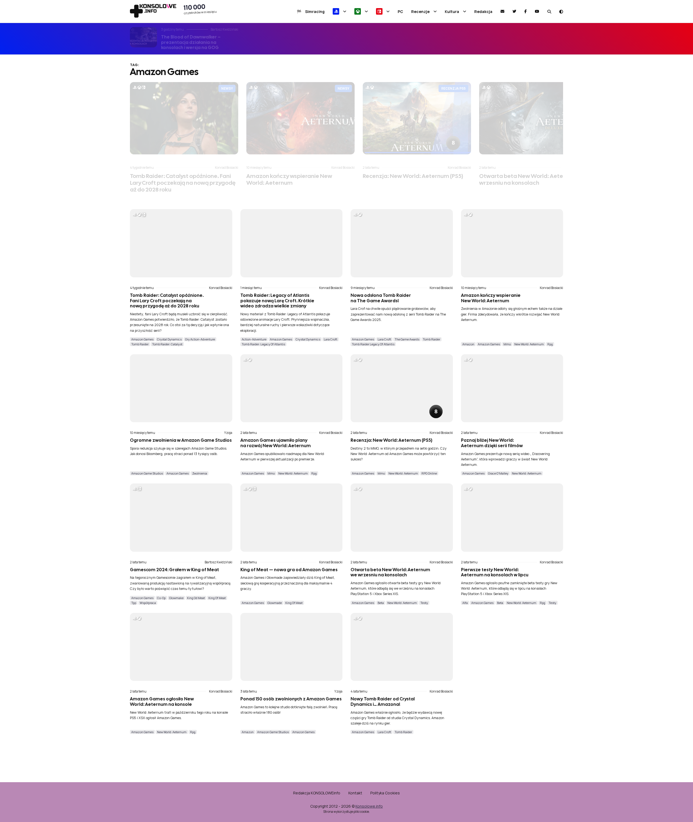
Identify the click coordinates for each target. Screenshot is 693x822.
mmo (507, 344)
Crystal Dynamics (169, 339)
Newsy (227, 88)
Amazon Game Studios (147, 473)
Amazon (468, 344)
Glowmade (274, 603)
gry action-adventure (200, 339)
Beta (381, 603)
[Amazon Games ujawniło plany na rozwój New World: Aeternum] (291, 388)
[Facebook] (525, 11)
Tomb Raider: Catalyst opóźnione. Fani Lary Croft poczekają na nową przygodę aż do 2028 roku (183, 182)
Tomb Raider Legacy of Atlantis (373, 344)
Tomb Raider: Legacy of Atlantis (263, 344)
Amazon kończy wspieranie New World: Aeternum (289, 179)
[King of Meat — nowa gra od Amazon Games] (291, 517)
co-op (161, 598)
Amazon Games (142, 339)
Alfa (465, 603)
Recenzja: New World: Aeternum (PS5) (413, 176)
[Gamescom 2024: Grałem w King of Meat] (181, 517)
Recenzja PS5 (453, 88)
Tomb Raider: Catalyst (167, 344)
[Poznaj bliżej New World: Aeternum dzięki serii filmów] (512, 388)
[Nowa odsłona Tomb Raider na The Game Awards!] (402, 243)
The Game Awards (407, 339)
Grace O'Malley (498, 473)
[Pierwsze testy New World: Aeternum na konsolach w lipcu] (512, 517)
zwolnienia (199, 473)
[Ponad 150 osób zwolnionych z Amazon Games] (291, 647)
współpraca (148, 603)
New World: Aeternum (529, 344)
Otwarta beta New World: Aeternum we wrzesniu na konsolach (532, 179)
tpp (133, 603)
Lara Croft (330, 339)
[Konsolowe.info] (153, 11)
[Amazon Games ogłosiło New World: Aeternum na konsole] (181, 647)
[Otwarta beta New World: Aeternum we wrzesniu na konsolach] (533, 118)
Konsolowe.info (369, 806)
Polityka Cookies (385, 792)
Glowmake (176, 598)
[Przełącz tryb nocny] (561, 11)
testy (424, 603)
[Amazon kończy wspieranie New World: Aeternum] (300, 118)
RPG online (429, 473)
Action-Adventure (254, 339)
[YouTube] (537, 11)
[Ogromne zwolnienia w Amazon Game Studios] (181, 388)
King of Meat (217, 598)
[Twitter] (514, 11)
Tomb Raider (140, 344)
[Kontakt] (502, 11)
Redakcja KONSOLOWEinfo (316, 792)
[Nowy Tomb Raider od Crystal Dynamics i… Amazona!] (402, 647)
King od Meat (196, 598)
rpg (550, 344)
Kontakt (355, 792)
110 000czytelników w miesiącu (200, 9)
